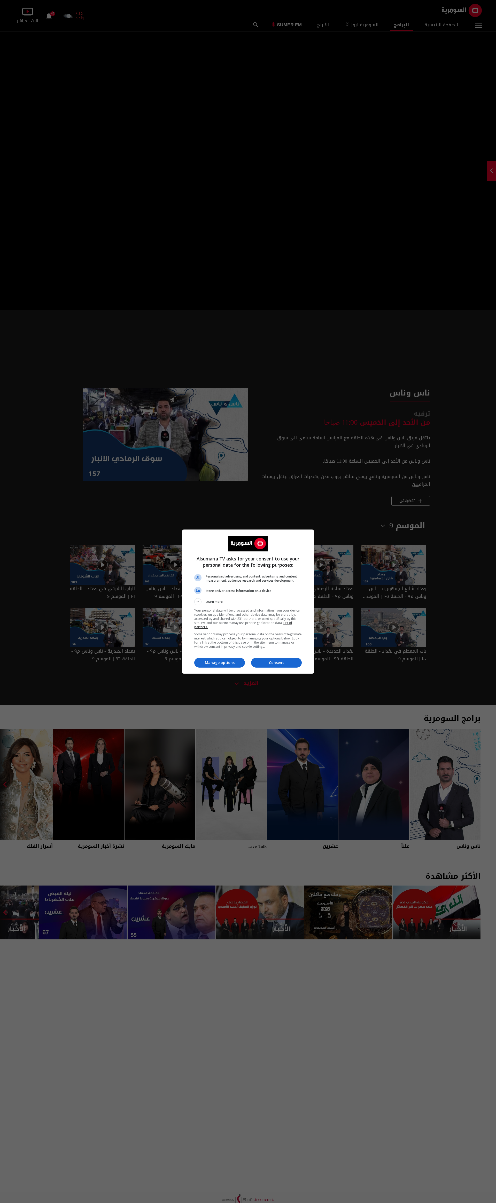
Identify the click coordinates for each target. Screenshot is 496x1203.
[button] (248, 601)
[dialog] (248, 601)
